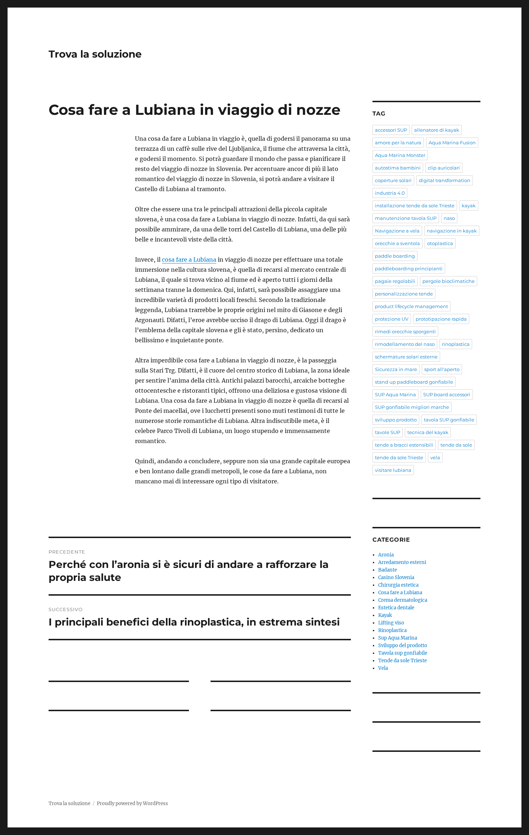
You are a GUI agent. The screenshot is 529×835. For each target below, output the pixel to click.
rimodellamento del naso (405, 344)
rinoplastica (456, 344)
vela (435, 457)
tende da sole (456, 445)
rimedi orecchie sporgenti (405, 331)
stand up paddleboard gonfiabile (414, 382)
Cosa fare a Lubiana (400, 593)
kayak (469, 205)
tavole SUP (387, 432)
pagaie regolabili (395, 281)
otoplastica (440, 243)
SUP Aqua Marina (395, 394)
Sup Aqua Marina (397, 638)
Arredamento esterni (402, 562)
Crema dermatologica (402, 600)
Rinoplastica (392, 630)
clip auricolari (444, 168)
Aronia (386, 555)
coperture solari (393, 180)
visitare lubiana (393, 470)
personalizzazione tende (404, 294)
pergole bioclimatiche (448, 281)
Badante (387, 570)
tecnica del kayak (427, 432)
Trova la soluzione (95, 54)
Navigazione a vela (397, 231)
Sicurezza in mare (396, 369)
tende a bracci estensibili (404, 445)
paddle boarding (395, 256)
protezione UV (391, 319)
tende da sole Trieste (399, 457)
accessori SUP (391, 130)
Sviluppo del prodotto (402, 645)
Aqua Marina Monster (400, 155)
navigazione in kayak (452, 231)
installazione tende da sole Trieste (415, 205)
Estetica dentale (396, 608)
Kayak (385, 615)
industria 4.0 (390, 193)
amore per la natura (398, 142)
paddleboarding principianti (409, 268)
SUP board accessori (446, 394)
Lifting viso (391, 623)
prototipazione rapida (441, 319)
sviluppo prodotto (396, 420)
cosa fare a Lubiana (189, 259)
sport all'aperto (442, 369)
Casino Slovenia (396, 577)
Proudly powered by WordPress (132, 803)
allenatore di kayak (436, 130)
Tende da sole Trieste (402, 661)
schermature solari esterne (406, 357)
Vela (383, 668)
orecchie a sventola (397, 243)
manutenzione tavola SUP (406, 218)
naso (449, 218)
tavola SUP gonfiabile (449, 420)
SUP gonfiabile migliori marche (412, 407)
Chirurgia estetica (398, 585)
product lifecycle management (411, 306)
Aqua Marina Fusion (452, 142)
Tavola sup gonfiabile (402, 653)
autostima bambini (398, 168)
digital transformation (444, 180)
